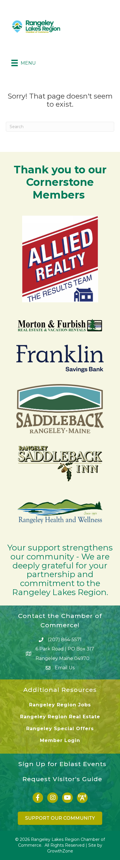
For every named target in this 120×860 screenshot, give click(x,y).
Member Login (60, 740)
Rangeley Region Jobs (60, 705)
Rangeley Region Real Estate (60, 716)
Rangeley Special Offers (60, 728)
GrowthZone (60, 851)
